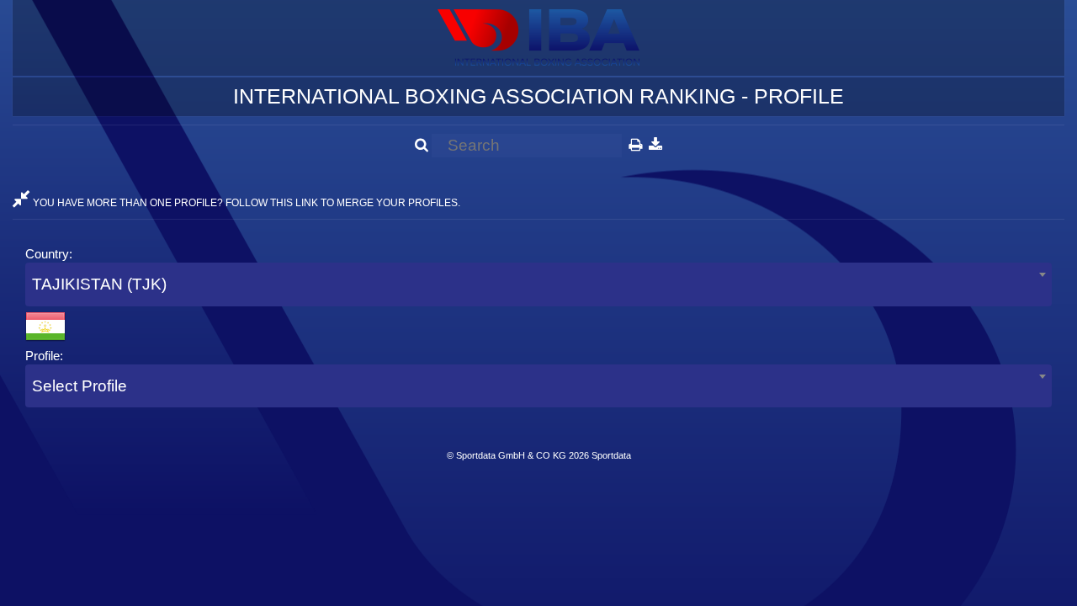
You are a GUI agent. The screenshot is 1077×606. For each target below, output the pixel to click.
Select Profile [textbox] (79, 386)
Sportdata (611, 455)
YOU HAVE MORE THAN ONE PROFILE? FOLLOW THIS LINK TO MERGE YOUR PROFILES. (245, 203)
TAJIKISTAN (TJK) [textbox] (99, 284)
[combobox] (538, 284)
